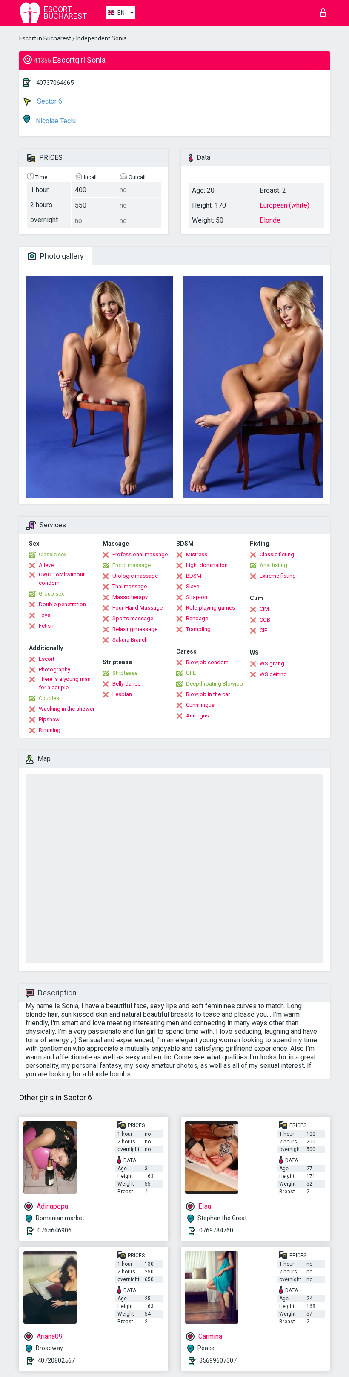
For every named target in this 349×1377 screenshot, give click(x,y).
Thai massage (129, 586)
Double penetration (62, 604)
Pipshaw (49, 719)
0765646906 (54, 1230)
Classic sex (52, 554)
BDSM (193, 576)
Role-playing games (210, 608)
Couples (49, 698)
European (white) (284, 205)
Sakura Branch (130, 639)
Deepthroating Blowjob (214, 683)
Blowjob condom (207, 662)
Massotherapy (130, 597)
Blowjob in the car (208, 694)
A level (47, 565)
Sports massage (132, 618)
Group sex (51, 593)
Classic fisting (277, 554)
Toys (44, 615)
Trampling (198, 629)
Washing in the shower (66, 709)
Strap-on (196, 597)
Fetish (46, 625)
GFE (191, 673)
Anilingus (197, 715)
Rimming (49, 730)
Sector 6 (48, 101)
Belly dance (126, 683)
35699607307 (218, 1360)
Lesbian (122, 694)
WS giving (272, 663)
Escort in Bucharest (45, 38)
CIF (263, 630)
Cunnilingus (200, 705)
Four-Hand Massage (137, 608)
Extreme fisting (278, 576)
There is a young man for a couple (65, 683)
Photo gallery (61, 256)
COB (265, 619)
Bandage (197, 618)
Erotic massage (131, 565)
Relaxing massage (134, 629)
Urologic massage (135, 576)
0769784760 (216, 1230)
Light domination (207, 565)
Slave (192, 586)
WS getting (273, 674)
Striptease (124, 673)
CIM (264, 609)
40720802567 (56, 1360)
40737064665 (55, 83)
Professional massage (140, 554)
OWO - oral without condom (62, 578)
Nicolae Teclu (55, 121)
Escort (46, 659)
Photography (54, 669)
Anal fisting (273, 565)
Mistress (196, 554)
